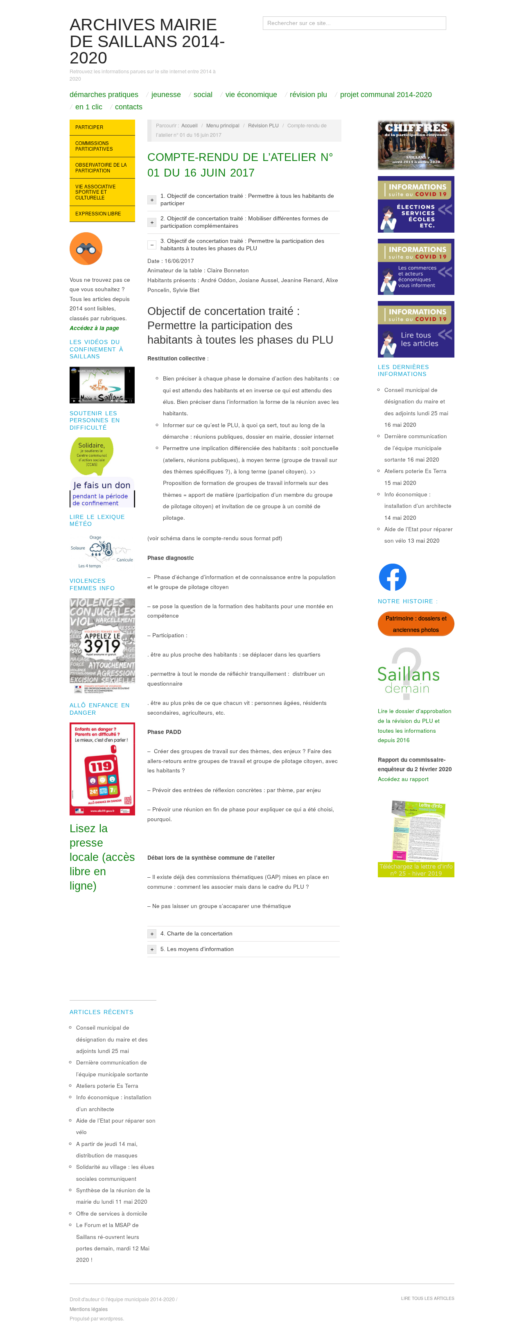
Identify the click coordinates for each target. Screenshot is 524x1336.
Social (203, 94)
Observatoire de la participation (101, 167)
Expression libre (98, 213)
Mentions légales (89, 1309)
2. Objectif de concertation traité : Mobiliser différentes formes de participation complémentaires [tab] (244, 222)
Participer (89, 127)
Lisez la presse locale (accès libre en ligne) (102, 857)
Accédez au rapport (403, 779)
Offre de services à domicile (111, 1213)
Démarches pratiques (104, 94)
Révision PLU (308, 94)
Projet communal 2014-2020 (386, 94)
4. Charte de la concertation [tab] (196, 934)
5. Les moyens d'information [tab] (197, 949)
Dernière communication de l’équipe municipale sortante (415, 447)
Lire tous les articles (427, 1298)
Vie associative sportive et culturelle (95, 192)
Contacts (128, 107)
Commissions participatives (94, 146)
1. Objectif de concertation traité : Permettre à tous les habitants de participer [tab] (247, 199)
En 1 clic (88, 107)
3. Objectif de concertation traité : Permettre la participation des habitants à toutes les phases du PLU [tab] (242, 244)
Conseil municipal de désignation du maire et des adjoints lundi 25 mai (416, 401)
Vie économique (251, 94)
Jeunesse (166, 94)
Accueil (189, 125)
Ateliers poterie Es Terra (415, 471)
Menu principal (222, 125)
